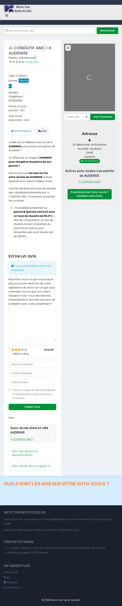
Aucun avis (32, 62)
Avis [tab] (44, 131)
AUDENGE (11, 582)
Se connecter (12, 587)
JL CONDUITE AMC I (22, 439)
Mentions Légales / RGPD (24, 552)
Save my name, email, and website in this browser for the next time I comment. (33, 394)
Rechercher (107, 30)
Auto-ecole (11, 572)
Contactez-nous (68, 530)
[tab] (32, 453)
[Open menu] (7, 15)
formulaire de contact (91, 548)
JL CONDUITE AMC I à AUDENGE (30, 50)
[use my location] (86, 117)
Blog (6, 577)
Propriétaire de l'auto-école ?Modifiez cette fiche (89, 194)
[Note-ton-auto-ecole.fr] (18, 9)
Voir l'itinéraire (102, 117)
